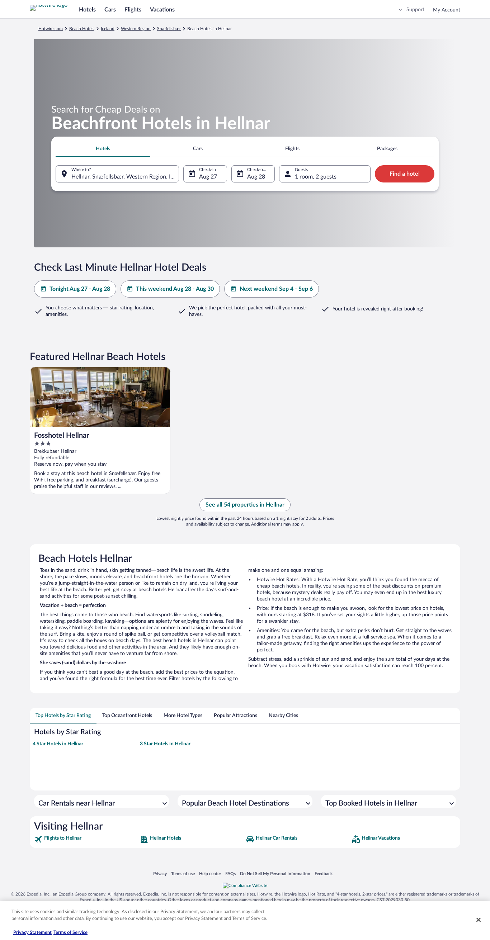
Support (415, 9)
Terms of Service (70, 932)
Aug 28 (256, 177)
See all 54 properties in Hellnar (245, 505)
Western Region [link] (136, 29)
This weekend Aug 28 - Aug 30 (175, 289)
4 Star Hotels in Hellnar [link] (58, 743)
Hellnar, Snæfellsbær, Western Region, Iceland (125, 177)
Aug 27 (208, 177)
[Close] (478, 919)
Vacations (162, 10)
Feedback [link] (324, 873)
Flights (132, 10)
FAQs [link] (230, 873)
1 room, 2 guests (315, 177)
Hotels (87, 10)
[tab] (103, 149)
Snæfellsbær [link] (169, 29)
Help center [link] (210, 873)
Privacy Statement (32, 932)
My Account (446, 10)
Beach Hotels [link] (81, 29)
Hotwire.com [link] (50, 29)
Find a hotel (405, 174)
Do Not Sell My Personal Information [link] (275, 873)
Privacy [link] (160, 873)
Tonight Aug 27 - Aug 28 (80, 289)
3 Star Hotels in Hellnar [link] (165, 743)
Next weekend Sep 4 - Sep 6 (276, 289)
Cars (110, 10)
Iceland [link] (107, 29)
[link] (86, 839)
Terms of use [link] (183, 873)
